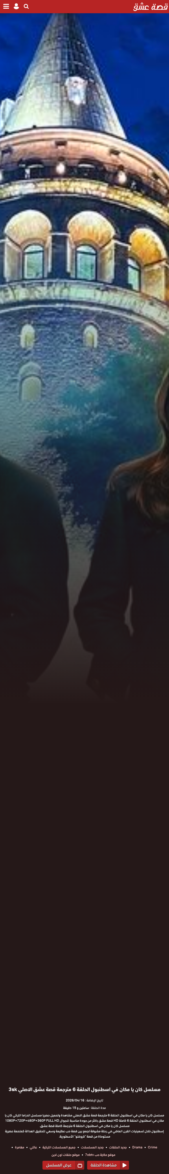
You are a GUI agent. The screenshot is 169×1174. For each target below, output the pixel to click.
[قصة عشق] (150, 6)
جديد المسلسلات (92, 1147)
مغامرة (19, 1147)
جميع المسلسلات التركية (58, 1147)
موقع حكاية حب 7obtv (100, 1154)
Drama (137, 1147)
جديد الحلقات (118, 1147)
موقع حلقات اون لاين (65, 1154)
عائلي (33, 1147)
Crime (152, 1147)
